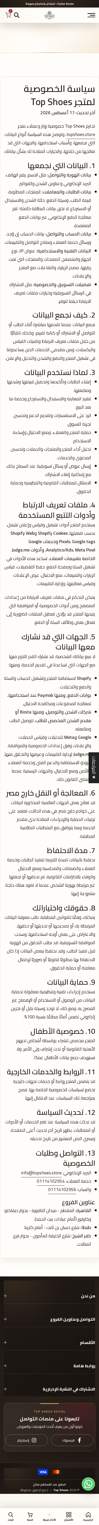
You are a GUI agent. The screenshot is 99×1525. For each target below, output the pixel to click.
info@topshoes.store (41, 1172)
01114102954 (51, 1181)
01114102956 (62, 1189)
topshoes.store (81, 134)
